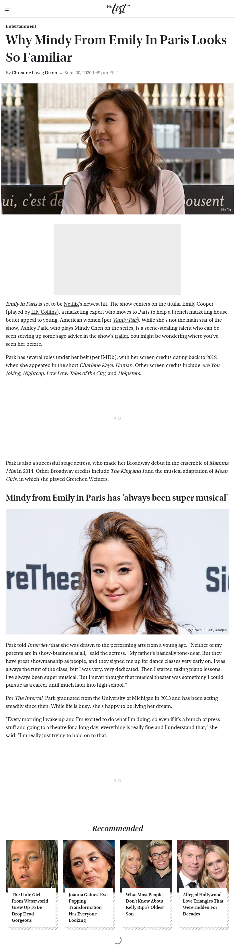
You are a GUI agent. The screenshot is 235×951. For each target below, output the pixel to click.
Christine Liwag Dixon (34, 72)
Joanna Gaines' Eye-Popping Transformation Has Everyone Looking (89, 907)
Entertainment (21, 26)
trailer (121, 336)
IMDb (108, 357)
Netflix (226, 210)
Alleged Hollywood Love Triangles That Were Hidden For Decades (203, 904)
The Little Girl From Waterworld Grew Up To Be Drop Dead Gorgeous (30, 907)
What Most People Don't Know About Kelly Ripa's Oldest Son (145, 904)
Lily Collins (44, 312)
